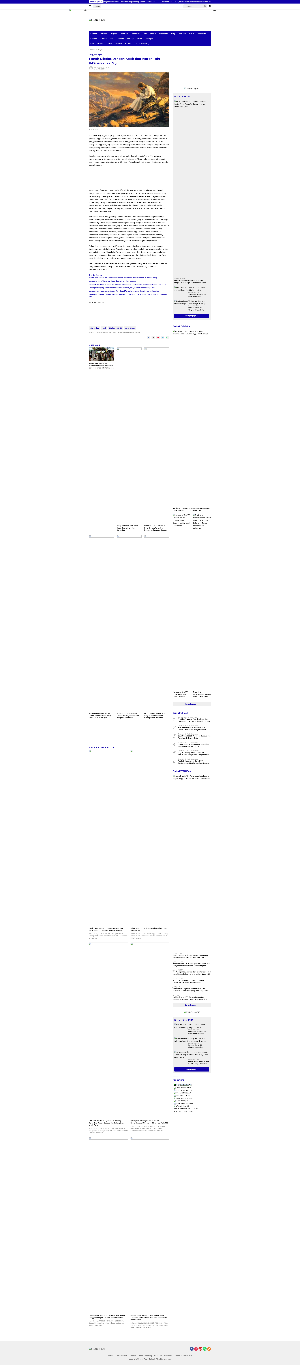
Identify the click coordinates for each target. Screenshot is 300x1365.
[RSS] (209, 1349)
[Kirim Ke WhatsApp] (167, 337)
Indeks (97, 6)
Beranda (93, 34)
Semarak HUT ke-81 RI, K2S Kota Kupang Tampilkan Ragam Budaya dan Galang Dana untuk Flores (128, 284)
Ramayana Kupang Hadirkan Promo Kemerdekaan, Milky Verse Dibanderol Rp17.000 (122, 288)
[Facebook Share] (148, 337)
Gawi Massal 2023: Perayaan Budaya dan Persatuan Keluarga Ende (194, 737)
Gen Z (191, 34)
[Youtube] (200, 1349)
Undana (119, 43)
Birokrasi (124, 34)
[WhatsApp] (205, 1349)
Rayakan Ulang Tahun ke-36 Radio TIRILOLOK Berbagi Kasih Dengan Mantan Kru (194, 754)
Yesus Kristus (130, 328)
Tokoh (139, 39)
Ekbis (145, 34)
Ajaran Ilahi (94, 328)
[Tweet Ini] (153, 337)
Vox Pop (130, 39)
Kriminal (104, 39)
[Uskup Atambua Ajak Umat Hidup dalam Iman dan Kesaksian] (129, 435)
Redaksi (133, 1356)
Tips (111, 39)
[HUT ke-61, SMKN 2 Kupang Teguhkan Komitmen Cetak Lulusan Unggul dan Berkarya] (192, 418)
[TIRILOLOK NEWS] (97, 20)
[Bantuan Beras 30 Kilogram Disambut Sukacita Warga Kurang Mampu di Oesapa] (191, 302)
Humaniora (163, 34)
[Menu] (90, 6)
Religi (173, 34)
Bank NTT (129, 43)
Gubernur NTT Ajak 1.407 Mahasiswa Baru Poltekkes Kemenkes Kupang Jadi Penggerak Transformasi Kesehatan (190, 990)
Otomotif (120, 39)
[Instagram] (196, 1349)
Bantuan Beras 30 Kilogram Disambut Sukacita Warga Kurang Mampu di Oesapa (197, 309)
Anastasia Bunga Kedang (101, 67)
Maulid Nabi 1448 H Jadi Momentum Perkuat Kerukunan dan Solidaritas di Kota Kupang (130, 2)
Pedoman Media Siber (183, 1356)
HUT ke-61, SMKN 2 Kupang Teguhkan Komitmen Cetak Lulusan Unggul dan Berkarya (209, 2)
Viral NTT (182, 34)
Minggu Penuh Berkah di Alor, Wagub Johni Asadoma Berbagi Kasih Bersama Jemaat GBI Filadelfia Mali (128, 295)
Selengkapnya (191, 316)
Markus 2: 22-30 (115, 328)
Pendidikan (135, 34)
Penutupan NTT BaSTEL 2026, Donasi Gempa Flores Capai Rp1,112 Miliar (198, 295)
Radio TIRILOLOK (97, 43)
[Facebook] (192, 1349)
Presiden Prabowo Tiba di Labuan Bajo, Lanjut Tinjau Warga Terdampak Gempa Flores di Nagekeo (190, 281)
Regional (114, 34)
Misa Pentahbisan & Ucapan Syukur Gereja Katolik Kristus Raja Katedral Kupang (192, 728)
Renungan (149, 39)
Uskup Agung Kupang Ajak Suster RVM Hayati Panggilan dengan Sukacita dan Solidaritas (124, 291)
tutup (85, 10)
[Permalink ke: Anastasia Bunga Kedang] (91, 68)
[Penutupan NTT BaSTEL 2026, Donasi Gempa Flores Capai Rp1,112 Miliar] (191, 288)
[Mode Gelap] (210, 6)
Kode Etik (158, 1356)
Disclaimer (168, 1356)
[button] (205, 6)
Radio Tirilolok (121, 1356)
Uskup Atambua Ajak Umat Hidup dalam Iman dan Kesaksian (113, 281)
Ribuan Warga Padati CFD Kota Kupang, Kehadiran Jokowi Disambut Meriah (188, 981)
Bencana (93, 39)
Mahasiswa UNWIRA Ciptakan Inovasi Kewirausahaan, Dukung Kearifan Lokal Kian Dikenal (180, 694)
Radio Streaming (142, 43)
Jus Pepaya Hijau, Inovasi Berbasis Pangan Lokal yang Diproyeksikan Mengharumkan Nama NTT (192, 973)
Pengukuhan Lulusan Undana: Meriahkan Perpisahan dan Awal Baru (193, 745)
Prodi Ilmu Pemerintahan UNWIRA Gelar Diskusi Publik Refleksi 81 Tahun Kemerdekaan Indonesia (202, 694)
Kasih (104, 328)
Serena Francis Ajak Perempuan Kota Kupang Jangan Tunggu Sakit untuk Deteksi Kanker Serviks (190, 956)
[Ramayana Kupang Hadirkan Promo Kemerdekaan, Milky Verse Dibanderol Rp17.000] (101, 623)
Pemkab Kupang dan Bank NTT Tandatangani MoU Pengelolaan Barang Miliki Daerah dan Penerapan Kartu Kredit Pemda (194, 762)
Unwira (109, 43)
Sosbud (153, 34)
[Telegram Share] (162, 337)
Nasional (104, 34)
